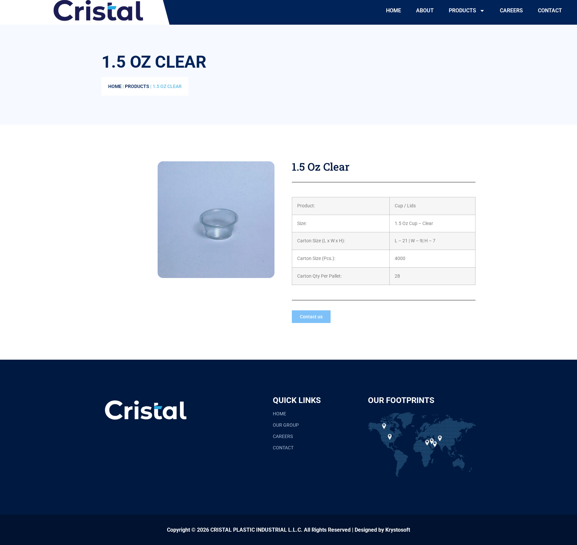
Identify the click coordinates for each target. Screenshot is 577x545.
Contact (550, 10)
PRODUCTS (462, 10)
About (425, 10)
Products (137, 86)
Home (393, 10)
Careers (511, 10)
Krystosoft (397, 530)
